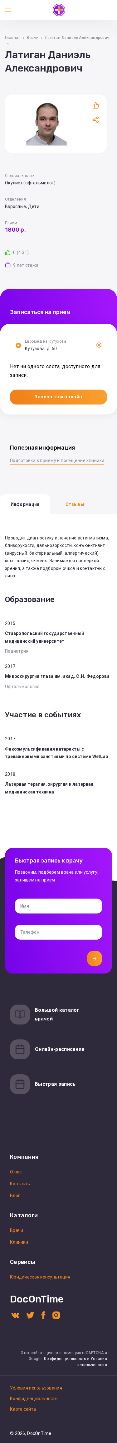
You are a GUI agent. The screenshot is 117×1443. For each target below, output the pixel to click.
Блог (15, 1195)
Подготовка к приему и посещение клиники (57, 460)
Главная (13, 37)
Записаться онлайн (58, 397)
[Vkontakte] (15, 1315)
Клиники (19, 1242)
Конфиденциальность (65, 1359)
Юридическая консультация (40, 1277)
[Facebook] (43, 1315)
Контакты (20, 1184)
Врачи (32, 37)
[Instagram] (56, 1315)
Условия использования (36, 1388)
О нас (16, 1172)
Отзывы (75, 504)
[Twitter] (30, 1315)
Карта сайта (23, 1409)
